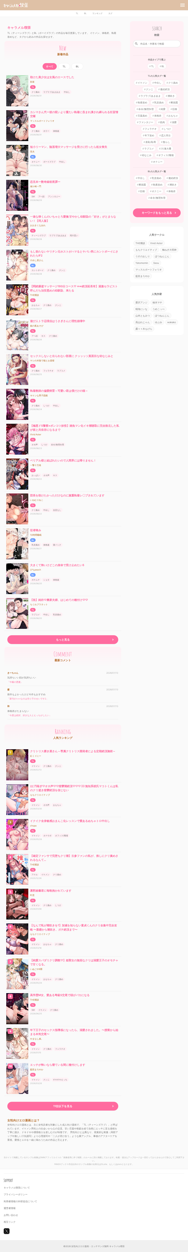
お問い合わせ (11, 1215)
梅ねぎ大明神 (169, 249)
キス (43, 336)
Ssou (156, 262)
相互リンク (10, 1221)
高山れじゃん (142, 322)
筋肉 (162, 122)
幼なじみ (146, 155)
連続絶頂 (165, 89)
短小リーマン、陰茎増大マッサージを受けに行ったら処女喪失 (68, 147)
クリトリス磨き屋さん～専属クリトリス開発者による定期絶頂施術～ (72, 751)
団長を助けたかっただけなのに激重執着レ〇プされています (67, 495)
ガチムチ (36, 580)
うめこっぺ (158, 309)
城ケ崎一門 (35, 186)
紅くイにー (35, 756)
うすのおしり (142, 256)
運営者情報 (10, 1208)
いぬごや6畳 (36, 969)
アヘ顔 (41, 196)
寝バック (57, 545)
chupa (33, 825)
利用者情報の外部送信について (20, 1201)
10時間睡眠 (35, 535)
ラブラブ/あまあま (51, 92)
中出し (67, 92)
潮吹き (171, 95)
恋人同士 (166, 135)
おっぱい (36, 475)
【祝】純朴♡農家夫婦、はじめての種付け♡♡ (59, 600)
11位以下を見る (62, 1106)
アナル (35, 874)
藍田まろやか (36, 1069)
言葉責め (142, 115)
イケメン (36, 766)
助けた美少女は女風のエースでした (52, 77)
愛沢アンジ (141, 302)
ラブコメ (61, 370)
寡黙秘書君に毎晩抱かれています (50, 890)
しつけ (46, 405)
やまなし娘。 (36, 1038)
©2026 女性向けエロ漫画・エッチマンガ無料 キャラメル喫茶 (94, 1246)
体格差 (56, 131)
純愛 (163, 109)
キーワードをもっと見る (157, 212)
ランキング (97, 13)
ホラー (46, 131)
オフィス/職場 (61, 835)
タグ (110, 13)
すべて (49, 66)
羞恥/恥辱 (150, 142)
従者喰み (35, 530)
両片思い (74, 235)
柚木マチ (157, 302)
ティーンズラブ (39, 235)
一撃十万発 (35, 465)
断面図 (174, 102)
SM (33, 196)
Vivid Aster (35, 434)
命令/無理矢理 (57, 444)
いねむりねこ (36, 500)
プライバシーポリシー (16, 1194)
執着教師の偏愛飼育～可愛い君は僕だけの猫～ (59, 390)
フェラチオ (48, 370)
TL (77, 13)
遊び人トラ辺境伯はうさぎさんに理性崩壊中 (57, 321)
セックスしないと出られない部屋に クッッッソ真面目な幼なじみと (71, 356)
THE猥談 (34, 295)
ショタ (46, 580)
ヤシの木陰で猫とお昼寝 (42, 360)
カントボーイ (38, 270)
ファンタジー (146, 122)
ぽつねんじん (162, 256)
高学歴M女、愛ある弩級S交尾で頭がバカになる (60, 995)
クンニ (62, 270)
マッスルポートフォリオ (42, 120)
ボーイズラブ (49, 161)
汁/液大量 (166, 148)
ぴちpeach (35, 569)
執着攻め (142, 102)
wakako (171, 322)
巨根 (174, 109)
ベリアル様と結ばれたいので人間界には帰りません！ (63, 460)
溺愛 (174, 122)
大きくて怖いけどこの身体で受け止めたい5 (57, 565)
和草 (32, 82)
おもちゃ (36, 305)
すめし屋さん (36, 260)
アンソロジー (54, 196)
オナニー (36, 161)
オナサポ (47, 835)
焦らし (166, 142)
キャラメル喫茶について (17, 1187)
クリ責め (36, 92)
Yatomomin (141, 262)
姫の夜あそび (36, 325)
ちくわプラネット (39, 604)
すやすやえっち (60, 1079)
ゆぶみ (158, 322)
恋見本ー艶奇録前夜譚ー (45, 182)
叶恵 (32, 895)
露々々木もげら (143, 328)
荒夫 (32, 151)
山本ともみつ (142, 315)
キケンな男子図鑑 (39, 395)
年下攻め (149, 135)
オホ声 (35, 444)
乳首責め (36, 545)
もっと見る (63, 639)
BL (85, 13)
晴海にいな (141, 309)
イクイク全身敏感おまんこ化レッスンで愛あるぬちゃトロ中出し (70, 821)
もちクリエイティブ (40, 795)
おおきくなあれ (38, 225)
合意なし (57, 510)
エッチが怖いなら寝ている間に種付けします (57, 1064)
